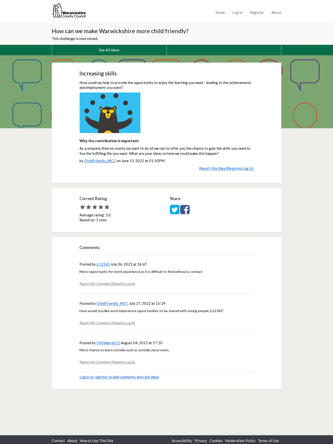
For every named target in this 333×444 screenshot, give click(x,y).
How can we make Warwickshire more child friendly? (120, 30)
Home (220, 12)
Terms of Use (268, 440)
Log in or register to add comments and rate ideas (119, 377)
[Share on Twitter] (174, 212)
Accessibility (182, 440)
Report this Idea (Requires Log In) (226, 168)
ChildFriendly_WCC (100, 160)
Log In (237, 12)
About (276, 12)
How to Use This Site (96, 440)
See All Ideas (109, 50)
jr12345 (103, 264)
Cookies (216, 440)
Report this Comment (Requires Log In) (107, 284)
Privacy (201, 440)
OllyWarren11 (108, 343)
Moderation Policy (240, 440)
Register (257, 12)
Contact (58, 440)
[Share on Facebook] (185, 212)
